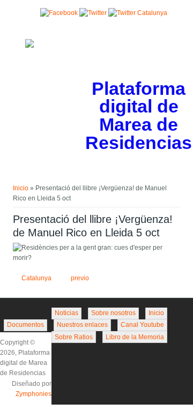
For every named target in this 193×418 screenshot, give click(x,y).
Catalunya (36, 278)
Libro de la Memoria (135, 337)
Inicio (20, 188)
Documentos (25, 325)
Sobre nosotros (113, 313)
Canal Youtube (142, 325)
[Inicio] (29, 45)
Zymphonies (33, 394)
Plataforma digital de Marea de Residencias (138, 116)
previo (80, 278)
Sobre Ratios (74, 337)
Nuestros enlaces (82, 325)
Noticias (66, 313)
